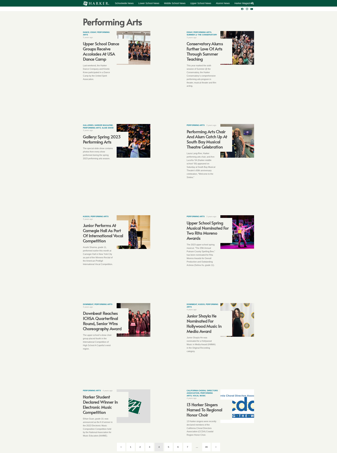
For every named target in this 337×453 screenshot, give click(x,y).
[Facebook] (242, 9)
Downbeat (88, 304)
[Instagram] (247, 9)
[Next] (216, 447)
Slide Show (107, 128)
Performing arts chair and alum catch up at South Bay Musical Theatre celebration (207, 139)
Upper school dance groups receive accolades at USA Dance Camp (101, 51)
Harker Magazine (104, 125)
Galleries (88, 125)
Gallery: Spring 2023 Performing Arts (102, 139)
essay (93, 32)
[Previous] (121, 447)
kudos (86, 216)
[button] (252, 3)
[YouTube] (251, 9)
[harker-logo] (96, 3)
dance (86, 32)
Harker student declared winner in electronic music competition (100, 404)
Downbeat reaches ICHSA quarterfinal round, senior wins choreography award (102, 320)
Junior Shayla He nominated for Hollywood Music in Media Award (204, 323)
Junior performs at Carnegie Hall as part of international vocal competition (103, 233)
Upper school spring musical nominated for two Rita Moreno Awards (208, 230)
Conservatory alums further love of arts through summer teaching (205, 51)
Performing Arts (202, 32)
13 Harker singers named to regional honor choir (204, 409)
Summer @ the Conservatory (202, 35)
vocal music (199, 396)
